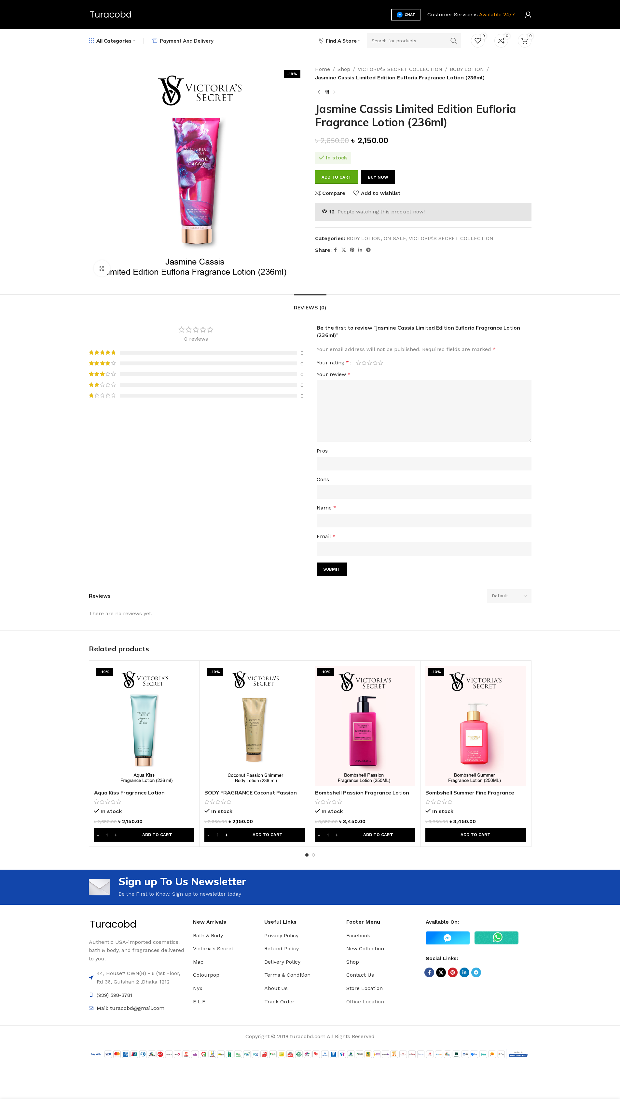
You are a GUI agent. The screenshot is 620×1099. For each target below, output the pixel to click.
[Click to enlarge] (102, 268)
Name (326, 508)
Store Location (364, 988)
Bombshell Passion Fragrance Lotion (362, 792)
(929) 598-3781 (114, 995)
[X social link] (343, 250)
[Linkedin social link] (360, 250)
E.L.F (199, 1001)
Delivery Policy (282, 962)
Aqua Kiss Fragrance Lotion (129, 792)
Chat (410, 14)
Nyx (197, 988)
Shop (344, 69)
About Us (276, 988)
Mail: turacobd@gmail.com (130, 1008)
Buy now (378, 177)
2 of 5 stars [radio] (364, 362)
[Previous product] (319, 92)
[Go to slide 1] (307, 855)
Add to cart (336, 177)
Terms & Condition (287, 975)
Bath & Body (208, 935)
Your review (334, 374)
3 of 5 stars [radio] (369, 362)
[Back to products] (327, 92)
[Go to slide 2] (313, 855)
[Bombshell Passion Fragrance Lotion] (365, 726)
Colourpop (206, 975)
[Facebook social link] (335, 250)
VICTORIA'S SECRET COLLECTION (400, 69)
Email (326, 536)
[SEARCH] (453, 40)
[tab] (310, 304)
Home (322, 69)
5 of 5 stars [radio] (380, 362)
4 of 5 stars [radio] (375, 362)
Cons (323, 479)
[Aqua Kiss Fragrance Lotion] (144, 726)
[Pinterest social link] (352, 250)
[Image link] (113, 924)
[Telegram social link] (368, 250)
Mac (198, 962)
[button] (144, 835)
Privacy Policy (281, 935)
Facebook (358, 935)
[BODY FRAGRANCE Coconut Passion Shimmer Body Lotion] (254, 726)
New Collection (365, 948)
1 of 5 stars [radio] (358, 362)
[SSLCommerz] (310, 1054)
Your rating (333, 362)
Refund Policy (281, 948)
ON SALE (395, 238)
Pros (322, 451)
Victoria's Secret (213, 948)
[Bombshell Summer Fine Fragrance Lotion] (475, 726)
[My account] (528, 14)
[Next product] (334, 92)
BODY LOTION (467, 69)
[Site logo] (111, 14)
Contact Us (360, 975)
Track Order (279, 1001)
